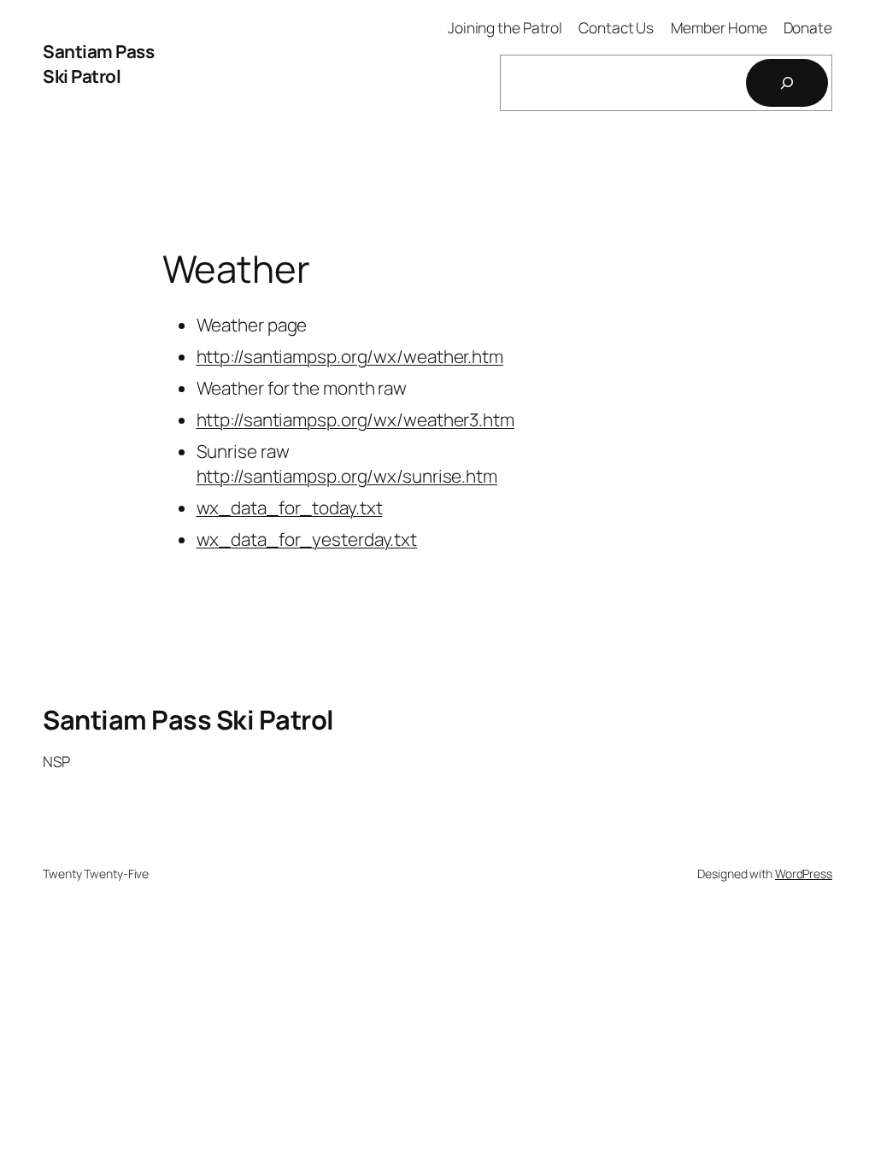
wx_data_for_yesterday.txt (307, 539)
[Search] (787, 83)
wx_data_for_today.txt (290, 507)
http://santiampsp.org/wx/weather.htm (350, 356)
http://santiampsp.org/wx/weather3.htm (355, 419)
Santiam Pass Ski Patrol (98, 63)
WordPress (803, 873)
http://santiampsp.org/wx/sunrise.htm (347, 476)
